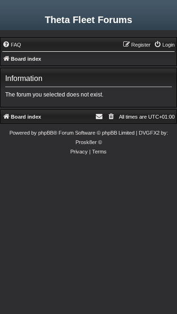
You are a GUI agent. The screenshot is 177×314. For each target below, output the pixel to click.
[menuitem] (11, 44)
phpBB (45, 133)
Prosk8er (86, 142)
